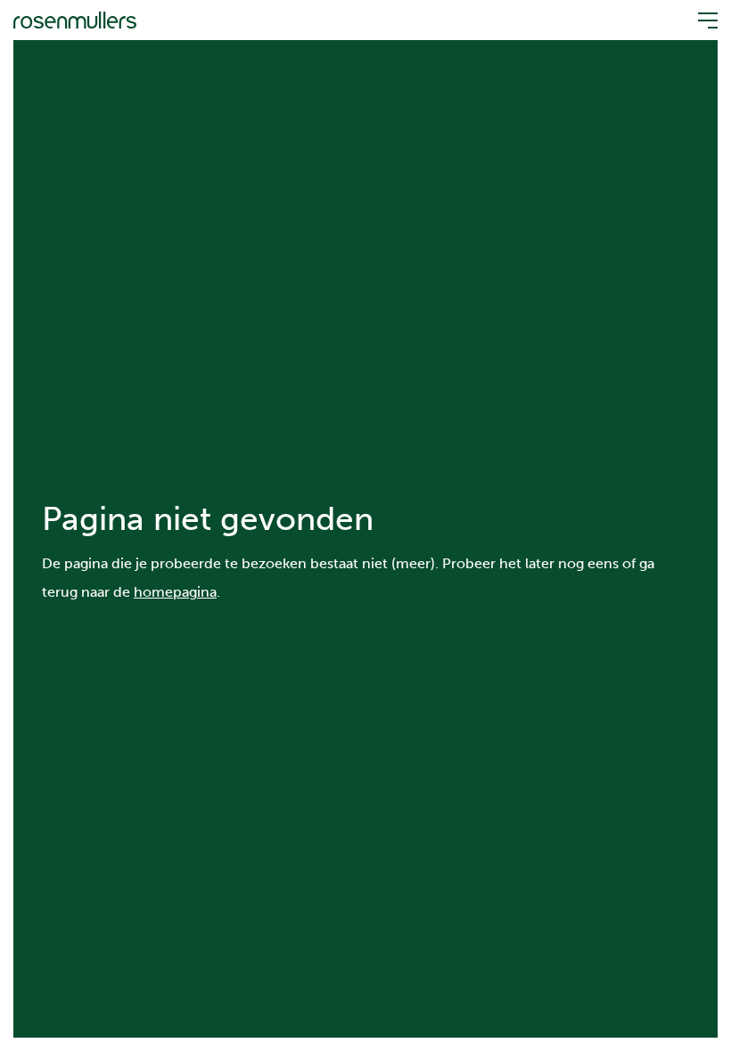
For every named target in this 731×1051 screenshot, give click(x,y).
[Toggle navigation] (702, 20)
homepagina (175, 591)
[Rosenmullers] (74, 19)
